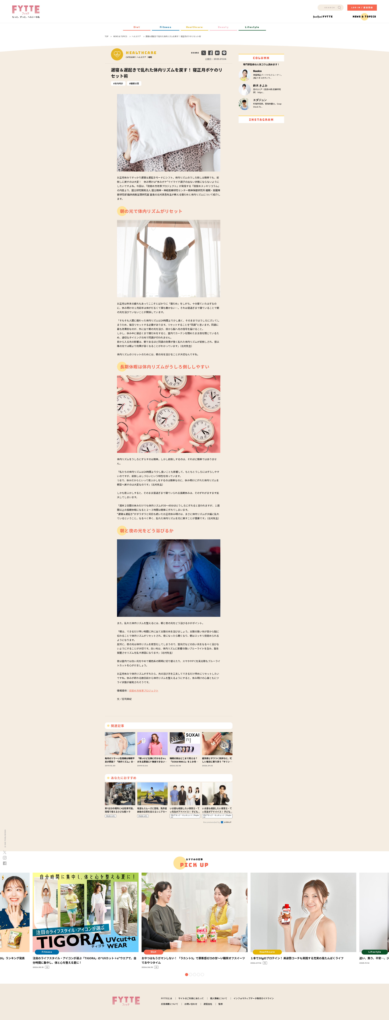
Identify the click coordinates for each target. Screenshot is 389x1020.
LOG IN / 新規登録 (362, 7)
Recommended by (211, 822)
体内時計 (119, 83)
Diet (137, 27)
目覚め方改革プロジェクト (143, 690)
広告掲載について (169, 1003)
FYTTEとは (166, 998)
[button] (186, 974)
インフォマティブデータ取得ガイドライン (254, 998)
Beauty (223, 27)
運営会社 (208, 1003)
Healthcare (194, 27)
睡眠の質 (135, 83)
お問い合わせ (190, 1003)
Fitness (165, 27)
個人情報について (218, 998)
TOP (106, 36)
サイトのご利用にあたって (191, 998)
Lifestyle (252, 27)
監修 (221, 1003)
